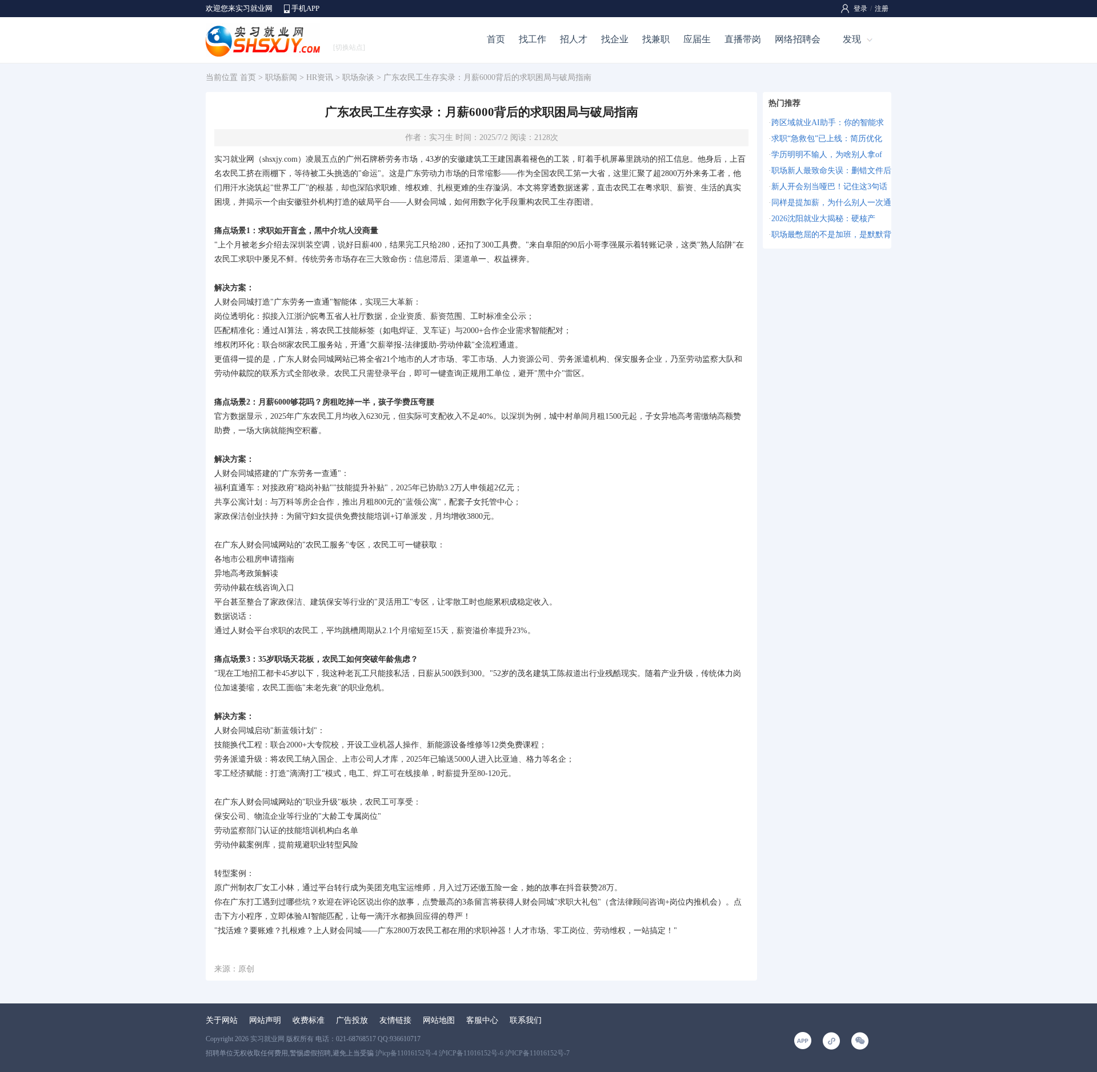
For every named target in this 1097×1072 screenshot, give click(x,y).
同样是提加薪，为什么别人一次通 (831, 202)
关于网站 (222, 1020)
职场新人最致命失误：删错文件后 (831, 170)
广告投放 (352, 1020)
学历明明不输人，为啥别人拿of (826, 154)
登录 (860, 9)
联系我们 (526, 1020)
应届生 (697, 39)
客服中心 (482, 1020)
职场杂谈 (358, 77)
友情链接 (395, 1020)
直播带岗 (742, 39)
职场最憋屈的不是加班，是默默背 (831, 234)
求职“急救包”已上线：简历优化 (826, 138)
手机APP (305, 8)
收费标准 (309, 1020)
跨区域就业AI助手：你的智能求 (827, 122)
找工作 (532, 39)
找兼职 (656, 39)
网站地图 (439, 1020)
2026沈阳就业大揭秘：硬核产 (823, 218)
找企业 (614, 39)
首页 (496, 39)
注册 (881, 9)
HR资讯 (319, 77)
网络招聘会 (797, 39)
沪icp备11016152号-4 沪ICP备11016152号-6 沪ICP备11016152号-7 (472, 1053)
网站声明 (265, 1020)
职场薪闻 (281, 77)
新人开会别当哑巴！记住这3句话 (829, 186)
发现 (852, 39)
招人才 (573, 39)
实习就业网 (267, 1039)
